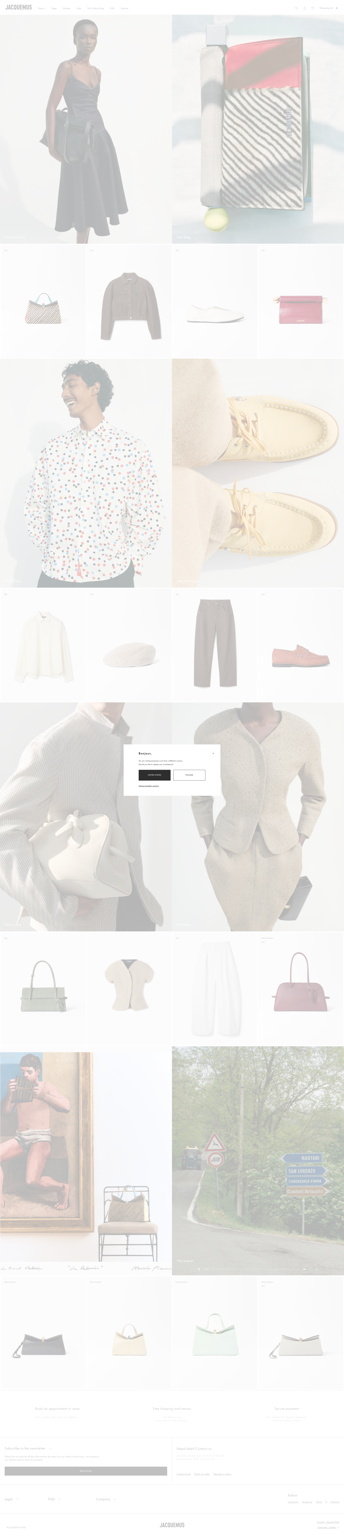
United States (154, 775)
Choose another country (149, 786)
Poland (189, 775)
